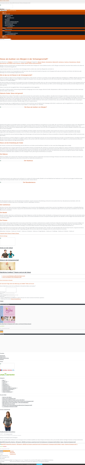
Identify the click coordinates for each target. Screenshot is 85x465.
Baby (3, 380)
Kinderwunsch (5, 385)
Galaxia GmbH (9, 434)
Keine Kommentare (37, 63)
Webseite (2, 296)
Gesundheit (4, 384)
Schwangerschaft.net (11, 10)
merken (12, 451)
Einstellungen (39, 464)
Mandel (78, 62)
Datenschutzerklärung (16, 299)
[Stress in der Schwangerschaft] (7, 257)
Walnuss (31, 63)
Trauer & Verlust (6, 390)
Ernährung (29, 62)
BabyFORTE (12, 452)
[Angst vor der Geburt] (7, 245)
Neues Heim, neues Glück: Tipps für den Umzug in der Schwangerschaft (17, 401)
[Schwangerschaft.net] (6, 7)
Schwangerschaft (6, 386)
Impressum (2, 355)
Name (1, 293)
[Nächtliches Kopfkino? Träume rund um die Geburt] (7, 269)
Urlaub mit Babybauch (7, 391)
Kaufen (1, 332)
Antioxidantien (49, 62)
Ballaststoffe (55, 62)
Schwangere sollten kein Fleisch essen (13, 276)
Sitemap (2, 359)
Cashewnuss (61, 62)
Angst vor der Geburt (6, 248)
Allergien (43, 62)
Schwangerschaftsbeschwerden (9, 388)
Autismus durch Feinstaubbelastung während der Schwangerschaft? (17, 405)
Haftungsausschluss (4, 358)
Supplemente (13, 454)
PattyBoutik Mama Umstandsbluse (7, 431)
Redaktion (10, 62)
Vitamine (26, 63)
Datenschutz (3, 356)
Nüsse (14, 63)
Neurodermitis (3, 63)
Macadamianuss (72, 62)
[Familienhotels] (7, 368)
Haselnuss (66, 62)
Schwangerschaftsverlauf (7, 389)
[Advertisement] (42, 48)
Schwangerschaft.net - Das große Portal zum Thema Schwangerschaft (15, 2)
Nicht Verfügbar (6, 451)
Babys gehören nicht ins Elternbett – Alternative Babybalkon (15, 402)
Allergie (39, 62)
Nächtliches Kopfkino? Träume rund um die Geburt (15, 272)
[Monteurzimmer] (7, 370)
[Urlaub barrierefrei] (7, 376)
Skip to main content (4, 0)
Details (1, 330)
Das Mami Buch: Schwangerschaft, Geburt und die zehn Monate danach (15, 324)
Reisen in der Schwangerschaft (11, 277)
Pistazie (22, 63)
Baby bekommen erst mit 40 (8, 403)
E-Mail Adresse (3, 295)
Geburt (3, 383)
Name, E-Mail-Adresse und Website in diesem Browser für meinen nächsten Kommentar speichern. (22, 297)
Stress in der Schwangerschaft (9, 260)
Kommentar (3, 292)
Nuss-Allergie (10, 63)
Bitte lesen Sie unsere (11, 299)
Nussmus (18, 63)
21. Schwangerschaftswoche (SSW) (9, 406)
